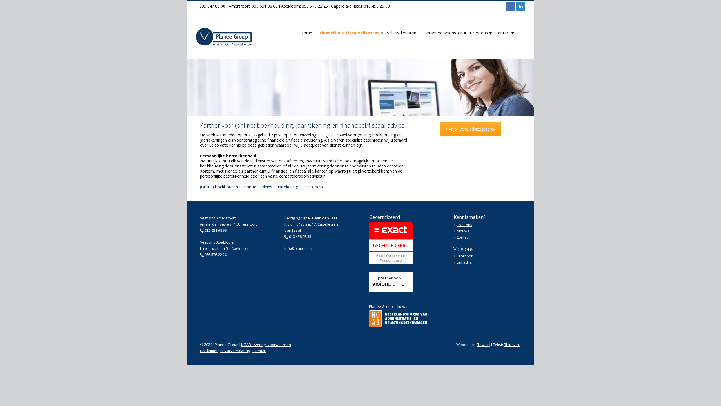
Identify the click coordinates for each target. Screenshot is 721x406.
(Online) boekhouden (219, 186)
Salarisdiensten (401, 33)
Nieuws (463, 230)
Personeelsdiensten (443, 33)
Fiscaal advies (313, 186)
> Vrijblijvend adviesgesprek (470, 129)
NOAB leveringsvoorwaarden (266, 344)
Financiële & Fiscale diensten (350, 33)
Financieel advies (256, 186)
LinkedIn (464, 262)
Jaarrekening (286, 186)
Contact (502, 33)
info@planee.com (299, 248)
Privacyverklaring (235, 350)
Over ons (479, 33)
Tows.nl (483, 344)
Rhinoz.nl (512, 344)
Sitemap (259, 350)
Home (306, 33)
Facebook (465, 256)
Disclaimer (209, 350)
